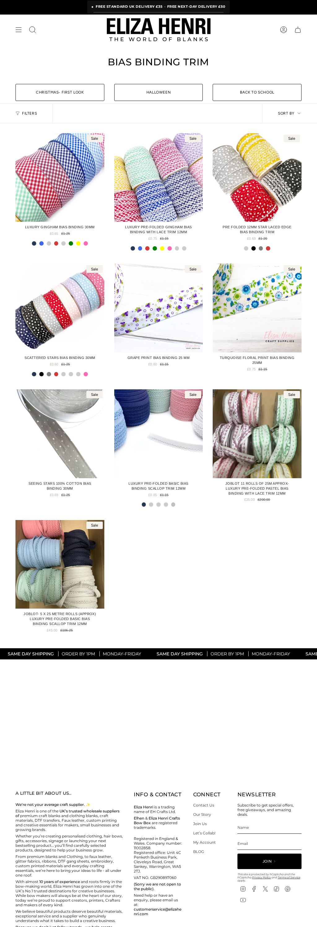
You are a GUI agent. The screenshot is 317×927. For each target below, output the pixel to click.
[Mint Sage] (166, 504)
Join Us (200, 823)
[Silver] (173, 504)
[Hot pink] (86, 243)
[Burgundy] (63, 243)
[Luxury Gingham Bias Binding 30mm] (59, 177)
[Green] (71, 243)
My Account (204, 842)
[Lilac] (177, 248)
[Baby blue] (78, 374)
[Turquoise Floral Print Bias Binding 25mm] (257, 308)
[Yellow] (78, 243)
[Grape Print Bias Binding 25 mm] (158, 308)
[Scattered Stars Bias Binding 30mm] (59, 308)
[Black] (253, 248)
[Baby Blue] (49, 243)
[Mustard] (246, 248)
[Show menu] (18, 29)
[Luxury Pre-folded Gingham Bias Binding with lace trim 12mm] (158, 177)
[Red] (56, 243)
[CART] (298, 29)
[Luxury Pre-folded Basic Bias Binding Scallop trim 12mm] (158, 433)
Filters (29, 113)
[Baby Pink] (184, 248)
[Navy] (34, 243)
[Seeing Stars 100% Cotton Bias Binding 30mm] (59, 433)
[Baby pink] (63, 374)
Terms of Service (289, 877)
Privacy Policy (261, 877)
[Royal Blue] (41, 243)
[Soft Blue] (151, 504)
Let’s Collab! (204, 833)
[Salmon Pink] (158, 504)
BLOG (198, 851)
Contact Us (203, 805)
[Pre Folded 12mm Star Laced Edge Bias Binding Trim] (257, 177)
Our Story (202, 814)
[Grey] (261, 248)
